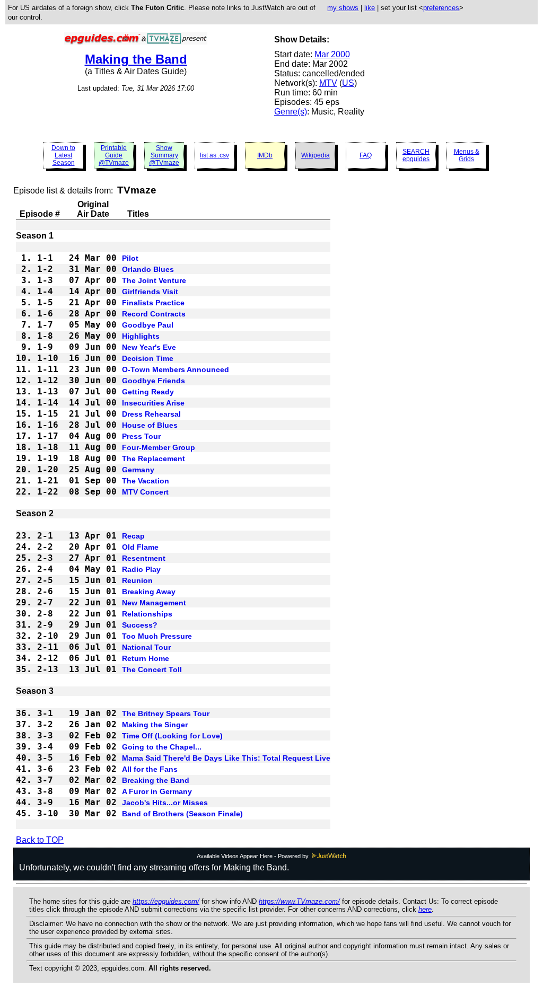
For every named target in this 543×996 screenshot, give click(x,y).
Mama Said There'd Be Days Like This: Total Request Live (226, 758)
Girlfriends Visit (150, 291)
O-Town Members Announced (175, 369)
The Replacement (153, 458)
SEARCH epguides (416, 155)
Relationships (147, 614)
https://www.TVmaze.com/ (299, 901)
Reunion (137, 580)
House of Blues (150, 425)
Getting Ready (148, 391)
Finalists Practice (153, 302)
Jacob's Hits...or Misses (165, 802)
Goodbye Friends (153, 380)
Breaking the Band (155, 780)
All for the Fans (150, 769)
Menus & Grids (466, 155)
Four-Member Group (158, 447)
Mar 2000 (332, 54)
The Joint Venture (154, 280)
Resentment (143, 558)
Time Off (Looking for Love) (172, 735)
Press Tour (141, 436)
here (425, 909)
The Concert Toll (152, 669)
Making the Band (136, 59)
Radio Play (141, 569)
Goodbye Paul (147, 325)
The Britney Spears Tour (165, 713)
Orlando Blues (148, 269)
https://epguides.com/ (166, 901)
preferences (441, 8)
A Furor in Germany (157, 791)
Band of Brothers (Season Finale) (182, 813)
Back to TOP (40, 839)
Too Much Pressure (157, 636)
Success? (139, 625)
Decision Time (147, 358)
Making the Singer (155, 724)
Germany (138, 469)
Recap (133, 536)
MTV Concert (145, 492)
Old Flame (140, 547)
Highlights (141, 336)
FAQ (366, 155)
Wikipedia (315, 155)
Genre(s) (290, 111)
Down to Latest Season (63, 155)
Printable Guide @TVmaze (114, 155)
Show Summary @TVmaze (164, 155)
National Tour (146, 647)
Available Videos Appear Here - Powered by (253, 856)
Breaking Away (149, 591)
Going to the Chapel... (162, 747)
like (369, 8)
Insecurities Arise (153, 403)
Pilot (130, 258)
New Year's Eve (149, 347)
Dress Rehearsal (151, 414)
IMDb (265, 155)
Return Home (145, 658)
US (348, 82)
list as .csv (214, 155)
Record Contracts (154, 314)
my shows (342, 8)
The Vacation (145, 481)
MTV (328, 82)
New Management (154, 602)
